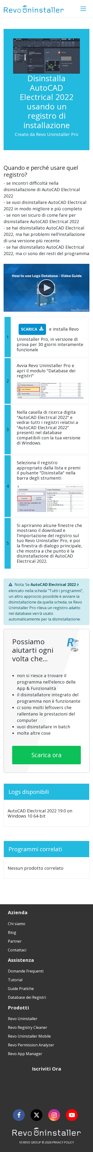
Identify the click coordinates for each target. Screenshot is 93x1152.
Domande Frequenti (25, 971)
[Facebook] (19, 1115)
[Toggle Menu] (83, 9)
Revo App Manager (25, 1053)
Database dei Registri (27, 997)
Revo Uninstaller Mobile (29, 1036)
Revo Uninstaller (22, 1018)
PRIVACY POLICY (63, 1142)
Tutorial (15, 979)
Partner (15, 941)
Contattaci (17, 950)
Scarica (29, 329)
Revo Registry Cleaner (27, 1027)
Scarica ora (46, 755)
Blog (12, 932)
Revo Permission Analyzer (31, 1045)
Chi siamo (16, 923)
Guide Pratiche (21, 988)
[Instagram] (54, 1115)
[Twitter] (36, 1115)
